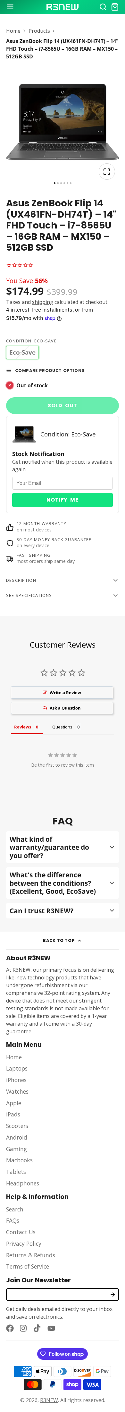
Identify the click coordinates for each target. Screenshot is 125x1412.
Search (14, 1209)
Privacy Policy (23, 1243)
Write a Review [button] (65, 692)
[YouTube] (51, 1328)
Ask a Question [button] (65, 708)
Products (39, 30)
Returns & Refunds (30, 1255)
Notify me (62, 500)
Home (13, 30)
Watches (17, 1091)
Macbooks (19, 1160)
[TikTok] (37, 1328)
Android (16, 1137)
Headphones (22, 1183)
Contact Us (21, 1232)
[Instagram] (24, 1328)
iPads (13, 1114)
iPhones (16, 1080)
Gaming (16, 1149)
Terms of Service (27, 1266)
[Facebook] (10, 1328)
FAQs (12, 1220)
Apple (13, 1103)
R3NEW (49, 1400)
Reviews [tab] (22, 727)
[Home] (62, 7)
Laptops (17, 1068)
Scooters (17, 1126)
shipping (42, 302)
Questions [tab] (62, 727)
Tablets (16, 1171)
